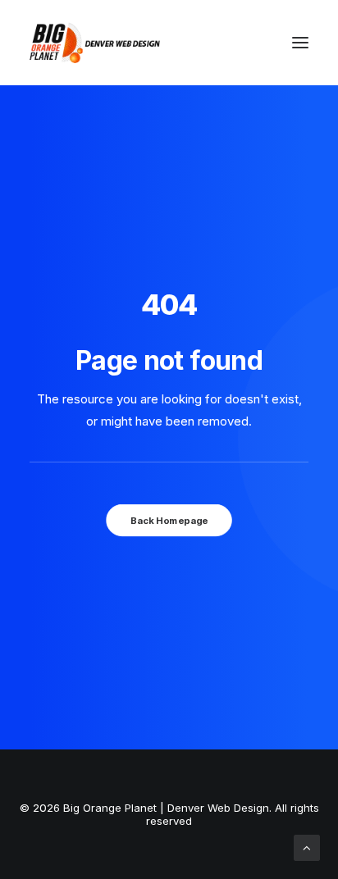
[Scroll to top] (307, 846)
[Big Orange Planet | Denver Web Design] (95, 42)
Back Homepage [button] (169, 520)
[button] (300, 42)
